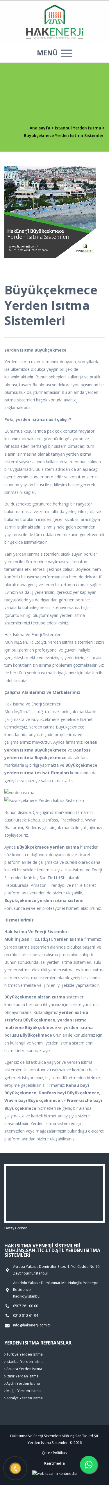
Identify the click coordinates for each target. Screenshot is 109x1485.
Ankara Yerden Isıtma (24, 1368)
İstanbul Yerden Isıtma (78, 128)
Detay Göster (15, 1228)
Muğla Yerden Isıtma (23, 1390)
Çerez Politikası (54, 1452)
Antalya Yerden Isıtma (24, 1398)
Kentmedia (54, 1463)
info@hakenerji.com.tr (31, 1325)
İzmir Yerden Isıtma (22, 1376)
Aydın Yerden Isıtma (23, 1383)
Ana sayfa (40, 128)
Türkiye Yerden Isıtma (24, 1354)
